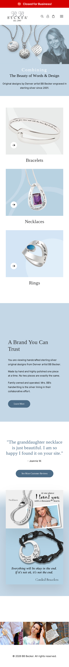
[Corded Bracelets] (34, 556)
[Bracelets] (34, 135)
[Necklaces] (34, 193)
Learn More (19, 404)
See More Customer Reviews (34, 473)
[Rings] (34, 255)
